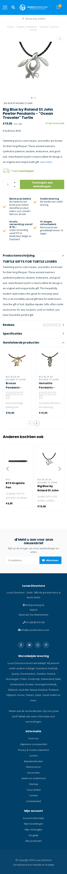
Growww (49, 864)
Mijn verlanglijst (33, 829)
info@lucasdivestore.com (34, 630)
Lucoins (33, 755)
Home (10, 26)
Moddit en (39, 864)
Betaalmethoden (33, 761)
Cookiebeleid (33, 801)
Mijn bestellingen (33, 823)
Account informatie (33, 818)
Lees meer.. (46, 162)
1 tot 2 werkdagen (22, 171)
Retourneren (33, 767)
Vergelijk (33, 835)
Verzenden (33, 772)
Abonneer (52, 560)
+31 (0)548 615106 (34, 622)
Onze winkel (34, 789)
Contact (33, 795)
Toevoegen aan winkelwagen (42, 184)
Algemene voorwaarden (33, 744)
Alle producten (33, 841)
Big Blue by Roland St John (18, 103)
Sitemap (33, 784)
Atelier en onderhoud (33, 778)
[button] (32, 98)
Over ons (33, 738)
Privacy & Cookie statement (33, 750)
